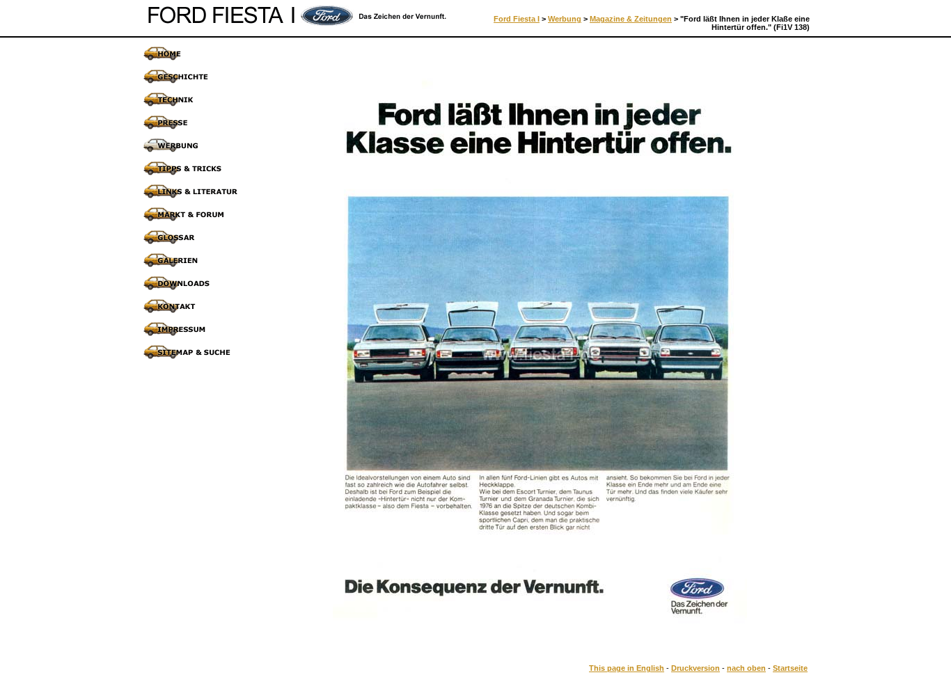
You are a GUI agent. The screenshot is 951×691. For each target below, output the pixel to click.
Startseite (790, 668)
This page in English (626, 668)
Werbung (564, 19)
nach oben (746, 668)
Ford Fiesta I (517, 19)
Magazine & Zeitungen (631, 19)
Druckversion (695, 668)
